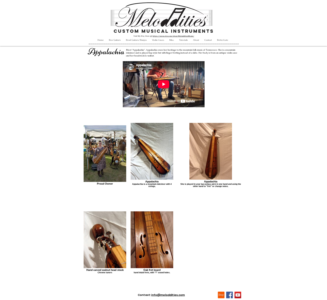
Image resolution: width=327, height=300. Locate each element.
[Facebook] (229, 295)
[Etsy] (221, 295)
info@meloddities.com (168, 295)
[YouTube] (238, 295)
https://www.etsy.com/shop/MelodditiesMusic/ (173, 36)
